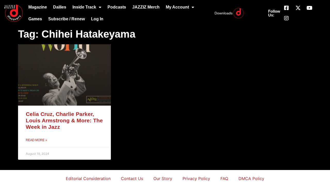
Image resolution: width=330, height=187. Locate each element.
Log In (97, 19)
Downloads (223, 13)
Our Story (162, 178)
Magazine (37, 7)
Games (35, 19)
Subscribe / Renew (66, 19)
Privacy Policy (196, 178)
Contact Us (132, 178)
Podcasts (117, 7)
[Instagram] (286, 18)
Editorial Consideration (88, 178)
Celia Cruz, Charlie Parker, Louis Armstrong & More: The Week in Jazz (64, 120)
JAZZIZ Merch (146, 7)
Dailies (59, 7)
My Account (177, 7)
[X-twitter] (298, 8)
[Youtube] (309, 8)
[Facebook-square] (286, 8)
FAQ (224, 178)
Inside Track (84, 7)
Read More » (36, 140)
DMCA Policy (251, 178)
